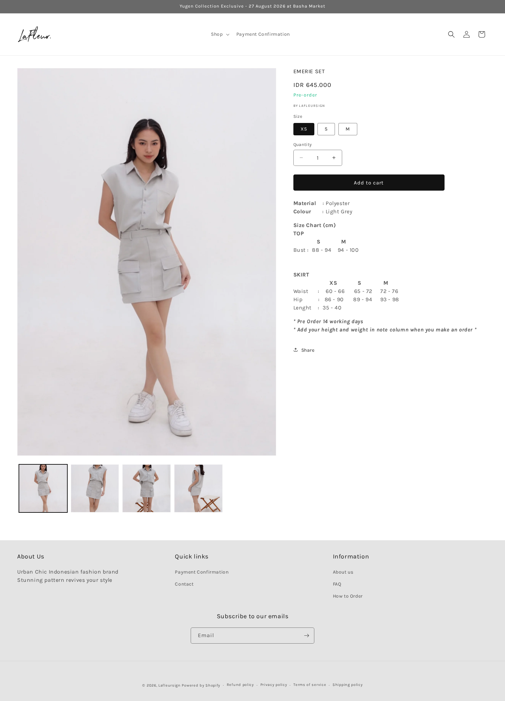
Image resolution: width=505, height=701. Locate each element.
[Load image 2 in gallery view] (95, 488)
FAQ (337, 584)
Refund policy (240, 685)
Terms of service (309, 685)
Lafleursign (169, 685)
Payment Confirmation (201, 572)
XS (304, 129)
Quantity (302, 144)
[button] (219, 34)
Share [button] (308, 350)
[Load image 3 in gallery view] (146, 488)
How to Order (348, 596)
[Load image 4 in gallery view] (198, 488)
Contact (184, 584)
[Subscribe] (306, 635)
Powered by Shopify (201, 685)
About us (343, 572)
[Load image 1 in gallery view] (43, 488)
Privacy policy (273, 685)
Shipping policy (348, 685)
